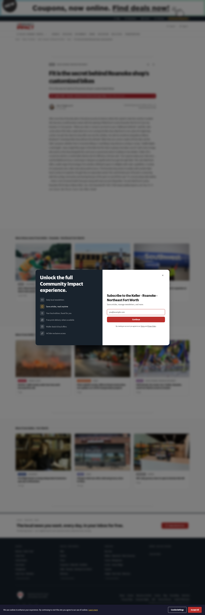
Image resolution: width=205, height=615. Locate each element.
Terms (143, 326)
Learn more (93, 610)
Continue (136, 319)
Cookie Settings (177, 610)
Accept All (195, 610)
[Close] (163, 275)
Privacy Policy (152, 326)
